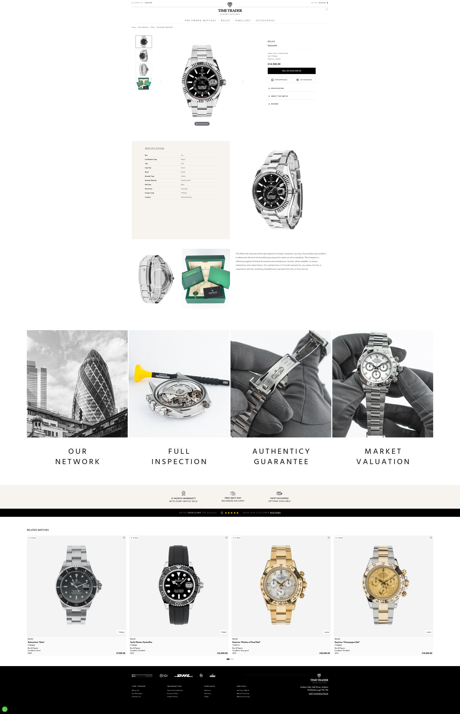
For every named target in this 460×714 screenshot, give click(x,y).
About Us (135, 690)
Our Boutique (137, 693)
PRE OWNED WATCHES (200, 20)
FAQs (206, 696)
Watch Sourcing (243, 693)
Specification (277, 88)
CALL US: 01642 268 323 (291, 71)
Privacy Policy (172, 693)
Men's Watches (143, 27)
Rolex (153, 27)
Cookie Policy (172, 696)
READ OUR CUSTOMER (262, 513)
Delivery (207, 693)
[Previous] (161, 81)
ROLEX (225, 20)
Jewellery (243, 20)
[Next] (243, 81)
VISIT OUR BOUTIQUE (318, 694)
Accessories (265, 20)
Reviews (274, 104)
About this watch (279, 96)
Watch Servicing (243, 696)
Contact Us (136, 696)
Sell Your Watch (243, 690)
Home (134, 27)
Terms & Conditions (175, 690)
